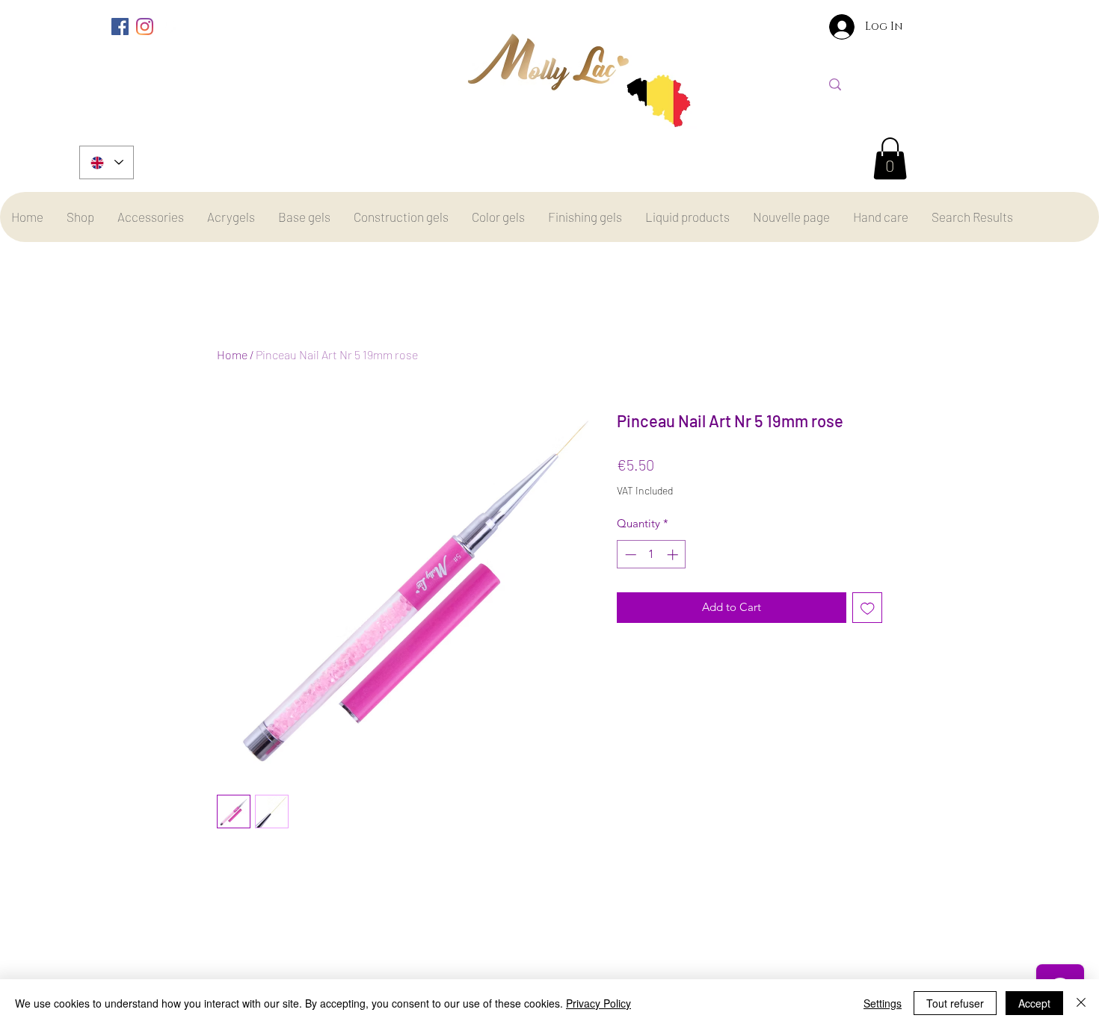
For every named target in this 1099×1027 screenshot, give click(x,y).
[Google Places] (169, 26)
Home (232, 354)
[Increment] (674, 554)
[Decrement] (629, 554)
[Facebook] (120, 26)
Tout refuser (955, 1003)
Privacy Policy (598, 1003)
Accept (1034, 1003)
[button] (890, 158)
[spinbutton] (651, 554)
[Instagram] (144, 26)
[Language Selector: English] (106, 162)
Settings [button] (883, 1003)
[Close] (1081, 1003)
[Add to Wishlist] (867, 607)
